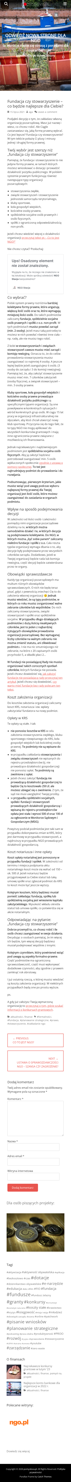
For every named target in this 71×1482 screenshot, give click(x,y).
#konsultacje (51, 1303)
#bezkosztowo (15, 1278)
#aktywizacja (14, 1272)
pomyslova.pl (30, 1469)
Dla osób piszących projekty (30, 1202)
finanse (28, 1016)
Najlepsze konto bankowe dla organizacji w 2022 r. (42, 1384)
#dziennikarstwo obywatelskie (24, 1284)
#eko (25, 1288)
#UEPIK (10, 1343)
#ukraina (17, 1343)
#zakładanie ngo (36, 1023)
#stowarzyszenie (16, 1023)
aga (31, 111)
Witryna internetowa (20, 1171)
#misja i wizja (41, 1312)
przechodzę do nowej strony (35, 55)
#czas (27, 1278)
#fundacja (13, 1020)
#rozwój (14, 1338)
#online (39, 1316)
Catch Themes (45, 1476)
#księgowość (25, 1312)
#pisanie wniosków (26, 1322)
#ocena (30, 1316)
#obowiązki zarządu (16, 1316)
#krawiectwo (54, 1307)
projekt (27, 1376)
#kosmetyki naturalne (16, 1308)
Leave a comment (47, 111)
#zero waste (38, 1348)
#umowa (26, 1343)
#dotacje (40, 1277)
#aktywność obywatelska (38, 1272)
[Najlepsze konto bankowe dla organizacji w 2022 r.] (14, 1389)
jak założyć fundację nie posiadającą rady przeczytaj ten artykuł (35, 678)
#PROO (58, 1333)
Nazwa (12, 1141)
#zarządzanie (18, 1347)
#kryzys (11, 1312)
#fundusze (19, 1294)
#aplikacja (59, 1272)
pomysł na (55, 1373)
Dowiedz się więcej (18, 1451)
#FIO (37, 1289)
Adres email (15, 1156)
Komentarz (15, 1099)
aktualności (17, 1016)
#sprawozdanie (36, 1338)
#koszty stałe (36, 1307)
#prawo (54, 1020)
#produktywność (43, 1333)
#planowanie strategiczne (34, 1020)
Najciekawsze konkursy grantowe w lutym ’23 (38, 1367)
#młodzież (55, 1312)
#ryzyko (25, 1339)
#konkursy (34, 1302)
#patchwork (51, 1316)
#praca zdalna (26, 1333)
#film (30, 1288)
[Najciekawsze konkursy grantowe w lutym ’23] (14, 1372)
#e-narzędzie (52, 1283)
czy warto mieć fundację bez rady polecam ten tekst (33, 685)
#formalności (44, 1016)
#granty (15, 1301)
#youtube (35, 1343)
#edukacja (14, 1288)
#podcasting (13, 1333)
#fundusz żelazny (41, 1295)
